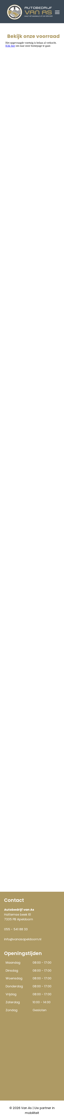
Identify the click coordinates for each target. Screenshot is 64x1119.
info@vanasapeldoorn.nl (22, 939)
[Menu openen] (57, 12)
